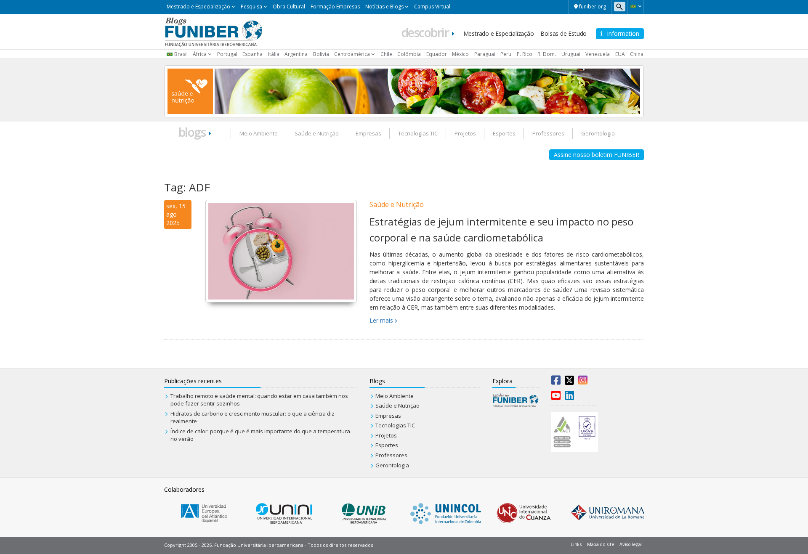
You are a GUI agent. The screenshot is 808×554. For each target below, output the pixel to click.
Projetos (465, 133)
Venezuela (597, 54)
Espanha (252, 54)
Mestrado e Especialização (198, 6)
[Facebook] (556, 382)
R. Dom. (546, 54)
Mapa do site (600, 544)
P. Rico (524, 54)
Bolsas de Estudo (563, 33)
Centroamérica (352, 54)
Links (576, 544)
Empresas (368, 133)
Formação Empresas (335, 6)
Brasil (181, 54)
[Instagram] (582, 382)
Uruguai (570, 54)
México (460, 54)
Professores (548, 133)
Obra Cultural (289, 6)
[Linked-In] (569, 397)
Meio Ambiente (258, 133)
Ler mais (381, 320)
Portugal (227, 54)
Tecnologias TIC (418, 133)
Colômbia (409, 54)
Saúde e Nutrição (317, 133)
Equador (436, 54)
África (200, 54)
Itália (273, 54)
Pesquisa (251, 6)
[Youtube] (556, 397)
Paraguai (484, 54)
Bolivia (321, 54)
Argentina (296, 54)
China (636, 54)
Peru (505, 54)
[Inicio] (213, 31)
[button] (635, 6)
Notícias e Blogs (384, 6)
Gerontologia (598, 133)
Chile (386, 54)
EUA (620, 54)
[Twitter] (569, 382)
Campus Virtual (432, 6)
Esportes (504, 133)
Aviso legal (630, 544)
